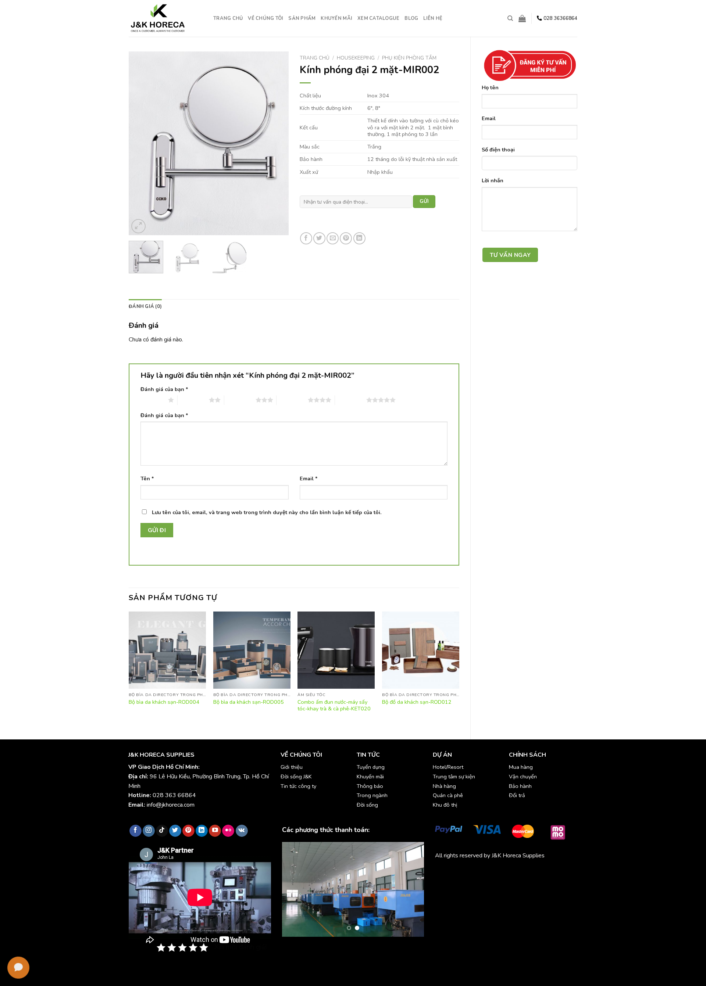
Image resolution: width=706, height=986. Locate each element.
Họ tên (490, 87)
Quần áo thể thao (540, 872)
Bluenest (446, 882)
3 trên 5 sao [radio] (240, 400)
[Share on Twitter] (319, 238)
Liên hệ (432, 18)
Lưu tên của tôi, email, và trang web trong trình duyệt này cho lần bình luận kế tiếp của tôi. (267, 512)
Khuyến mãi (336, 18)
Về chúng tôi (265, 18)
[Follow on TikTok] (162, 831)
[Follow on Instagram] (149, 831)
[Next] (276, 143)
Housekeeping (356, 57)
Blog (411, 18)
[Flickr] (228, 831)
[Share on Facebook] (306, 238)
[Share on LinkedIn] (359, 238)
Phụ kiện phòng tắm (409, 57)
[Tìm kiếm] (510, 18)
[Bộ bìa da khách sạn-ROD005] (251, 650)
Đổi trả (517, 795)
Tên (147, 478)
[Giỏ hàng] (522, 18)
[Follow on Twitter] (175, 831)
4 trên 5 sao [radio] (292, 400)
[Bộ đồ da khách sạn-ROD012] (420, 650)
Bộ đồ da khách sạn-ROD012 (417, 702)
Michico (444, 872)
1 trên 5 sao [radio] (152, 400)
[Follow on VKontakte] (242, 831)
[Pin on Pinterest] (346, 238)
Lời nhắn (492, 180)
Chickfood (467, 872)
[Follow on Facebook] (135, 831)
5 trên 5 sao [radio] (350, 400)
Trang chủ (228, 18)
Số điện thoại (498, 149)
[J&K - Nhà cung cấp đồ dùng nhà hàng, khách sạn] (165, 18)
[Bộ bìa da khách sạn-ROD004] (167, 650)
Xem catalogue (378, 18)
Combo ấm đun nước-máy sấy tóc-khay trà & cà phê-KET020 (334, 705)
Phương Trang (499, 872)
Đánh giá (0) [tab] (145, 306)
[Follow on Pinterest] (188, 831)
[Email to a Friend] (333, 238)
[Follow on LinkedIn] (202, 831)
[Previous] (141, 143)
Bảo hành (520, 786)
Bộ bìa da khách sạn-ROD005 (248, 702)
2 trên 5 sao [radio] (193, 400)
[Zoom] (138, 226)
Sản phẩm (301, 18)
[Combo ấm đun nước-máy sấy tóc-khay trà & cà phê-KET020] (336, 650)
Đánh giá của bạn (164, 389)
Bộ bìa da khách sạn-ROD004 (164, 702)
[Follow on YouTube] (215, 831)
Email (489, 118)
